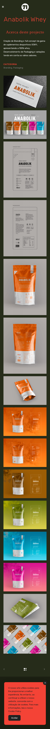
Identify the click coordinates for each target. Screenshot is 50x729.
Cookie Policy (14, 711)
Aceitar (14, 718)
